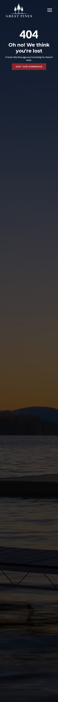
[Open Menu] (49, 10)
